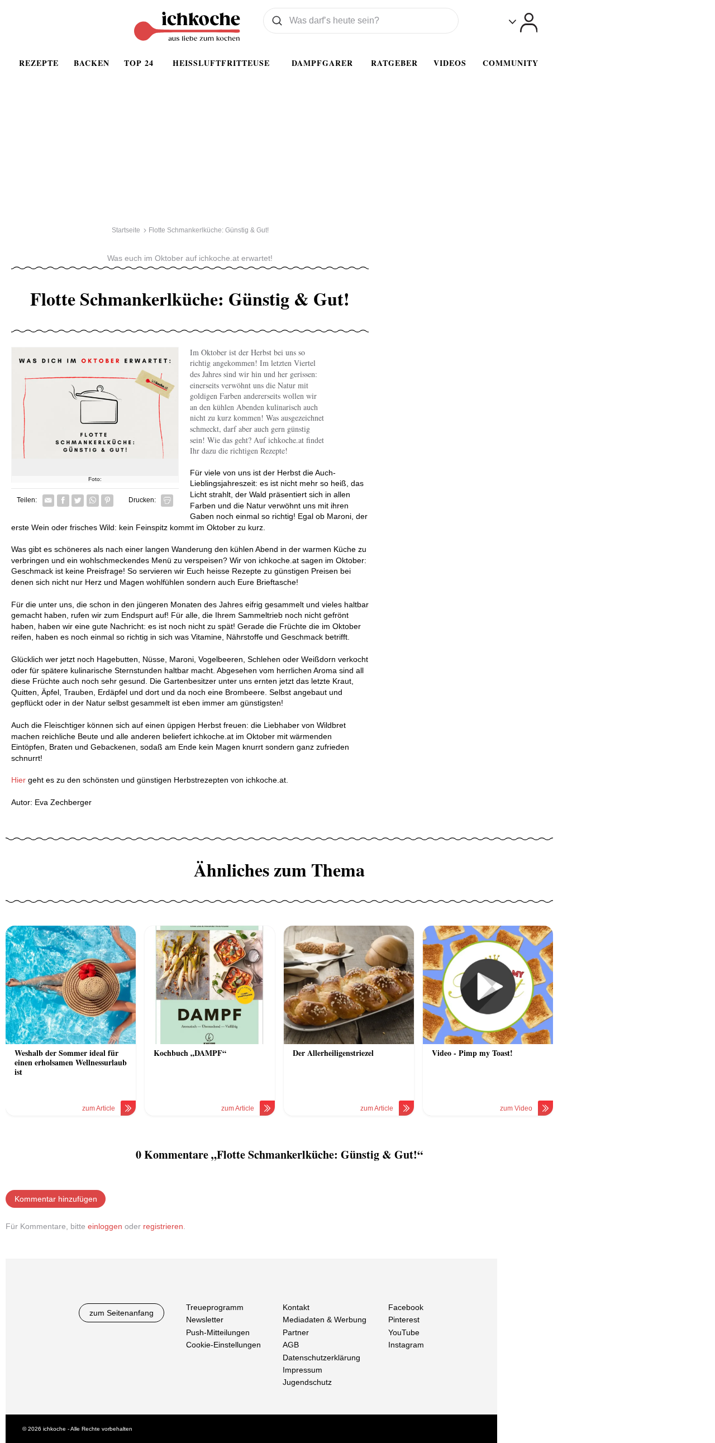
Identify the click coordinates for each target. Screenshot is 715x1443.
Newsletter (204, 1319)
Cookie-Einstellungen (223, 1345)
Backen (91, 63)
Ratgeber (394, 63)
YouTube (404, 1332)
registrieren (163, 1226)
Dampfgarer (322, 63)
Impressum (302, 1369)
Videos (449, 63)
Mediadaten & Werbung (324, 1319)
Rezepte (39, 63)
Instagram (406, 1344)
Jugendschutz (307, 1382)
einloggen (105, 1226)
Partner (296, 1332)
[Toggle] (523, 22)
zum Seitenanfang (121, 1312)
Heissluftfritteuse (221, 63)
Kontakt (296, 1307)
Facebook (405, 1307)
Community (510, 63)
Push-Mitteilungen (218, 1332)
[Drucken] (167, 500)
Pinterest (404, 1319)
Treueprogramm (215, 1307)
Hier (19, 779)
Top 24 (139, 63)
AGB (291, 1344)
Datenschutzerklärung (321, 1357)
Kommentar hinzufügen (56, 1198)
